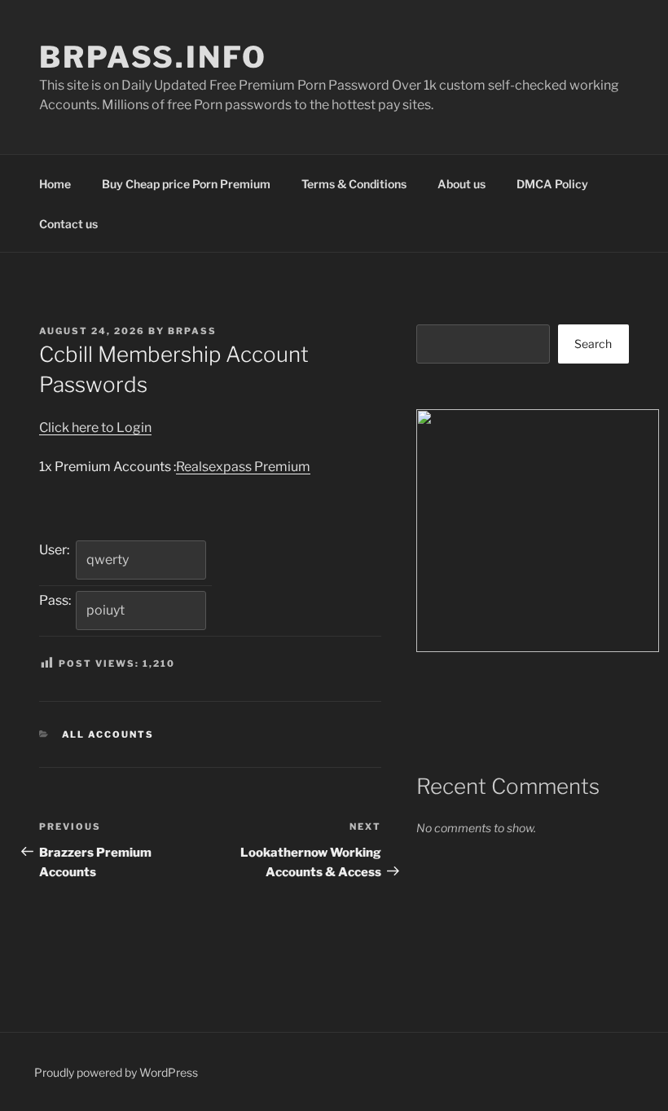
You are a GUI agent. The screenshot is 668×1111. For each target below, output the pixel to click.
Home (55, 184)
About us (461, 184)
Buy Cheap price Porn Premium (186, 184)
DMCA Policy (552, 184)
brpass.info (153, 57)
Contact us (68, 224)
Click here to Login (95, 427)
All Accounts (108, 734)
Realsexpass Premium (243, 466)
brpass (192, 331)
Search (593, 343)
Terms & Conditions (354, 184)
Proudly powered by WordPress (116, 1072)
